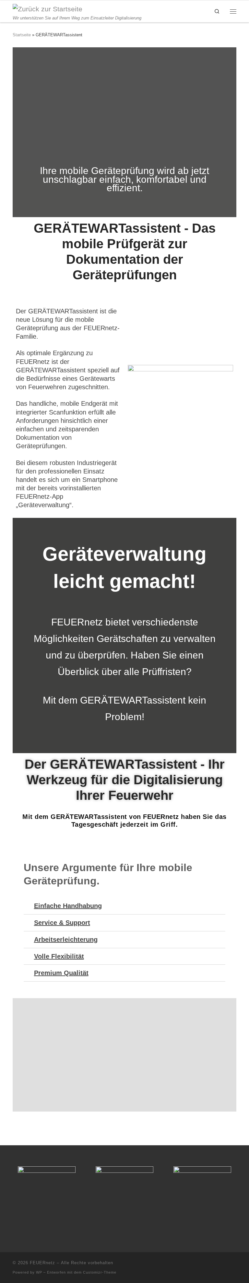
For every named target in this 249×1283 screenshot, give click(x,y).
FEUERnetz (42, 1262)
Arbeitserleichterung (66, 939)
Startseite (22, 34)
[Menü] (233, 11)
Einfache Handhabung (68, 905)
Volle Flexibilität (59, 956)
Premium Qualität (61, 972)
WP (39, 1272)
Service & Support (62, 922)
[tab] (124, 906)
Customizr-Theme (99, 1272)
